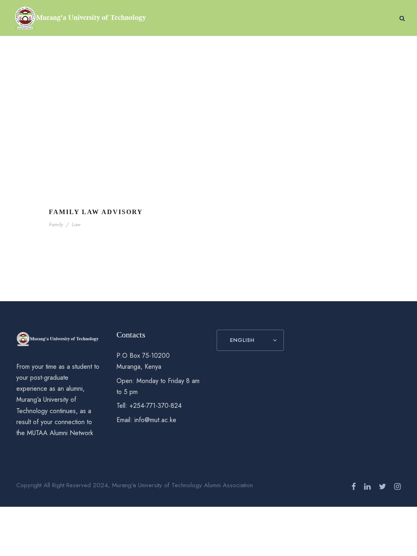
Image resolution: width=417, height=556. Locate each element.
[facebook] (353, 486)
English (242, 340)
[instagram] (397, 486)
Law (76, 224)
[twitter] (382, 486)
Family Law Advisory (96, 211)
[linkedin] (367, 486)
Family (56, 224)
